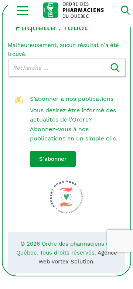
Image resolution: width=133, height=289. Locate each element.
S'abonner (52, 159)
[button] (22, 10)
